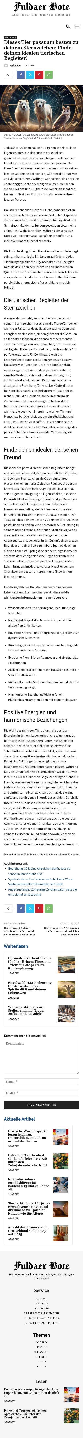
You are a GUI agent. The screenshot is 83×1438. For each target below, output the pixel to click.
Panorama (10, 37)
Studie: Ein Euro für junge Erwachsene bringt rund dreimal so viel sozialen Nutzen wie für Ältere (29, 1209)
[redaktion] (6, 66)
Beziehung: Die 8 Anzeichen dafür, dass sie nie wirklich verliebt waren (61, 931)
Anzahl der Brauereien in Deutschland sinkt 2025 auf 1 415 (28, 1231)
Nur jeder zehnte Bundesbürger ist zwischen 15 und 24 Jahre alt (28, 1184)
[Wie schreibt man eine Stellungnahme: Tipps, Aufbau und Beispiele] (66, 1013)
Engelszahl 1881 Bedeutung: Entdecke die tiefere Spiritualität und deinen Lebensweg (30, 988)
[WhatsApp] (49, 75)
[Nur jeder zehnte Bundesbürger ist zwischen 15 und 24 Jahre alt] (60, 1185)
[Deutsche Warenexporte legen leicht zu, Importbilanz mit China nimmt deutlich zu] (60, 1137)
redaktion (15, 65)
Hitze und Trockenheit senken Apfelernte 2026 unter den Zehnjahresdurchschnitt (27, 1160)
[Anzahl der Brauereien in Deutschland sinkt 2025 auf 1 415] (60, 1233)
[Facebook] (21, 75)
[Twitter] (30, 75)
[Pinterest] (39, 75)
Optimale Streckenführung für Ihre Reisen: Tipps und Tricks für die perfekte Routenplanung (30, 963)
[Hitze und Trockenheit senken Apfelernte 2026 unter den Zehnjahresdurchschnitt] (60, 1161)
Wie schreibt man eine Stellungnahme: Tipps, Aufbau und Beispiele (26, 1010)
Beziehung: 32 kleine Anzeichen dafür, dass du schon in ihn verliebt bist (19, 931)
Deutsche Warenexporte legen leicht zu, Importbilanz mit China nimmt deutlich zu (27, 1136)
